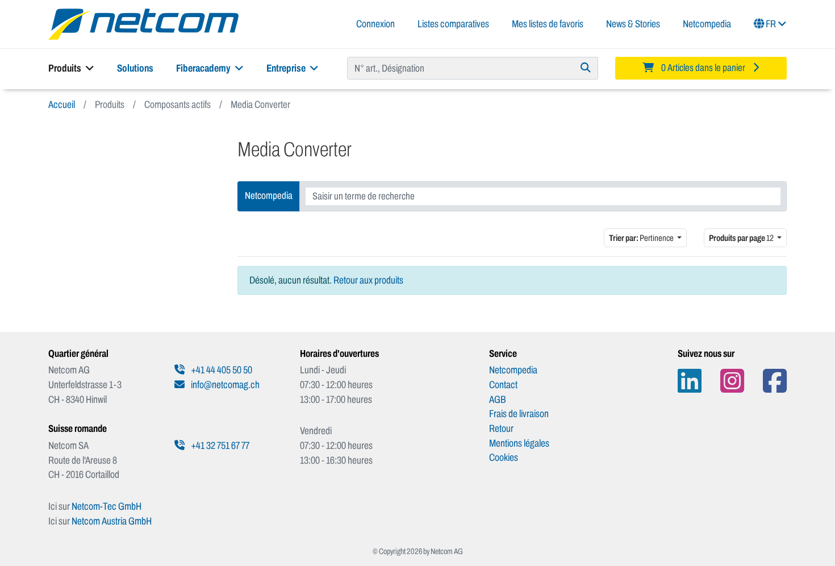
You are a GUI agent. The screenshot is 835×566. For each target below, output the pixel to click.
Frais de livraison (519, 413)
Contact (503, 384)
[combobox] (543, 196)
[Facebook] (775, 381)
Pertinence (642, 238)
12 (742, 238)
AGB (497, 399)
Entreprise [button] (286, 68)
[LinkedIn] (690, 381)
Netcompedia (707, 24)
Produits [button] (65, 68)
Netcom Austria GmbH (112, 521)
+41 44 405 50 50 (220, 370)
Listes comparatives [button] (453, 24)
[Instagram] (732, 381)
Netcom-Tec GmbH (106, 506)
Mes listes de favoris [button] (547, 24)
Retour (501, 428)
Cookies (503, 457)
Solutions (135, 68)
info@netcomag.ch (224, 384)
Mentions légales (519, 443)
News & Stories (633, 24)
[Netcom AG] (143, 23)
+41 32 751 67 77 (219, 445)
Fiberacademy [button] (204, 68)
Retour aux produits (368, 280)
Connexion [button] (375, 24)
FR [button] (771, 24)
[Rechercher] (586, 68)
